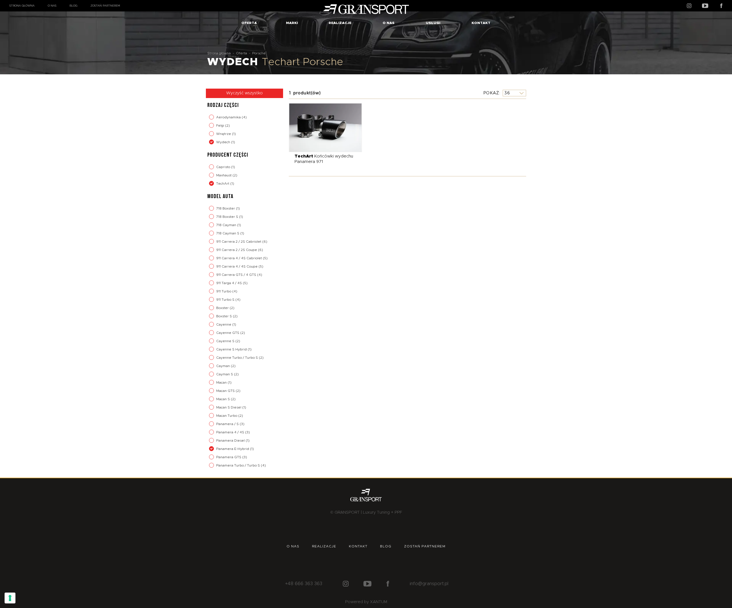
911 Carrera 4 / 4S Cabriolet (239, 258)
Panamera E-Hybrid (233, 448)
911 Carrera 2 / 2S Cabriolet (239, 241)
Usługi (433, 23)
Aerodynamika (229, 117)
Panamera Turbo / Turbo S (238, 465)
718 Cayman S (228, 233)
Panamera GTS (229, 457)
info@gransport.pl (429, 583)
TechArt (223, 183)
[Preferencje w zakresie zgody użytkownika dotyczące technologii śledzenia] (10, 598)
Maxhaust (224, 175)
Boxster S (224, 316)
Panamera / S (228, 424)
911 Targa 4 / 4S (229, 283)
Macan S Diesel (229, 407)
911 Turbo (224, 291)
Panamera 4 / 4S (230, 432)
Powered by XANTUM (366, 602)
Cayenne (224, 324)
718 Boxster (226, 208)
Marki (292, 23)
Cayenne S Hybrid (232, 349)
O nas (52, 5)
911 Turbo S (225, 299)
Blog (73, 5)
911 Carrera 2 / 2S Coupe (237, 250)
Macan (222, 382)
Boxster (223, 308)
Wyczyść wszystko (244, 93)
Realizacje (340, 23)
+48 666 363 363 (303, 583)
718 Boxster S (227, 216)
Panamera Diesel (231, 440)
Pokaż (491, 92)
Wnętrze (224, 133)
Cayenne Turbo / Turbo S (237, 357)
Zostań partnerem (105, 5)
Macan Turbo (227, 415)
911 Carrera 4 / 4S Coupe (237, 266)
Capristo (223, 167)
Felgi (220, 125)
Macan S (223, 399)
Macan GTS (226, 390)
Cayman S (225, 374)
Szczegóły (321, 127)
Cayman (223, 366)
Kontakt (481, 23)
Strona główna (22, 5)
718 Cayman (226, 225)
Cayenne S (225, 341)
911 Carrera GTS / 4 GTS (236, 274)
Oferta (249, 23)
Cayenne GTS (228, 332)
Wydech (223, 142)
